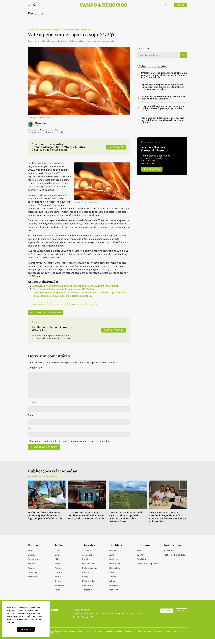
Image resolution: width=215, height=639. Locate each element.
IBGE (138, 550)
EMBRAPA (141, 559)
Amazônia (87, 572)
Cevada (58, 572)
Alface (112, 581)
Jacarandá (87, 555)
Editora (37, 125)
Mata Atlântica (89, 581)
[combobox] (158, 55)
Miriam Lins (40, 123)
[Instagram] (78, 617)
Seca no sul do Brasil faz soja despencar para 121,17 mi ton (64, 289)
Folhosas (113, 559)
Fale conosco (170, 550)
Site (30, 428)
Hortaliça (113, 589)
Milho (57, 559)
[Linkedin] (92, 617)
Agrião (112, 555)
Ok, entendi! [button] (26, 629)
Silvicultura (87, 550)
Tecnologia (33, 576)
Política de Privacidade (174, 555)
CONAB (140, 555)
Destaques (36, 13)
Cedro (85, 576)
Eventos (31, 555)
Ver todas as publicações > (42, 476)
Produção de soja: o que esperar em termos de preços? (62, 296)
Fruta (111, 572)
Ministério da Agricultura (147, 563)
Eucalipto (86, 559)
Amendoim (60, 585)
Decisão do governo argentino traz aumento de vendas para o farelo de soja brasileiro (79, 292)
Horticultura (114, 568)
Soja (92, 304)
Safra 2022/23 (59, 304)
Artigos (31, 568)
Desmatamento (89, 563)
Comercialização (38, 304)
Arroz (57, 568)
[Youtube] (87, 617)
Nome (32, 402)
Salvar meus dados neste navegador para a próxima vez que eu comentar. (70, 441)
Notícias (31, 550)
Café (57, 550)
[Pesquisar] (183, 55)
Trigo (57, 563)
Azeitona (113, 576)
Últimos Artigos (42, 30)
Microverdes (115, 550)
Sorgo (58, 576)
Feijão (57, 589)
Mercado (32, 563)
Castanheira (87, 585)
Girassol (59, 581)
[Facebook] (83, 617)
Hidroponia (114, 563)
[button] (29, 5)
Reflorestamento (90, 568)
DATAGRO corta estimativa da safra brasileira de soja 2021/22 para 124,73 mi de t (76, 285)
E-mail (32, 415)
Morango (113, 585)
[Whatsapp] (74, 617)
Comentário (35, 368)
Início (30, 30)
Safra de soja (78, 304)
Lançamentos (34, 572)
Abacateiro (87, 589)
